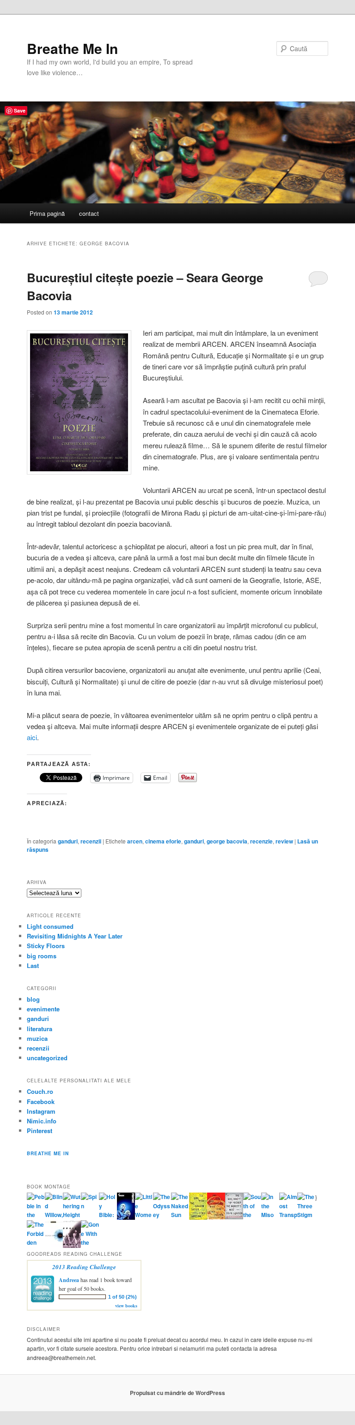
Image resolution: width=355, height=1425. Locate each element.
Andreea (69, 1280)
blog (33, 999)
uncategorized (47, 1057)
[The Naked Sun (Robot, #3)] (180, 1215)
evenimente (43, 1008)
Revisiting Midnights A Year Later (74, 936)
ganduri (68, 841)
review (284, 841)
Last (33, 965)
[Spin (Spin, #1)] (90, 1206)
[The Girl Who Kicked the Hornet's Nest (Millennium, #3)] (234, 1217)
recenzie (261, 841)
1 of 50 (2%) (122, 1297)
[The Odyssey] (162, 1215)
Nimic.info (41, 1120)
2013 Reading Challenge (84, 1267)
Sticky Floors (46, 945)
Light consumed (50, 926)
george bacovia (227, 841)
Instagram (41, 1111)
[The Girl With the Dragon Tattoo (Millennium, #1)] (198, 1217)
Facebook (41, 1101)
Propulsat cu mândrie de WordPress (177, 1393)
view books (126, 1305)
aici (32, 737)
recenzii (90, 841)
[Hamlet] (126, 1217)
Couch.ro (40, 1091)
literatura (39, 1028)
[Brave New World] (72, 1245)
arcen (134, 841)
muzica (37, 1038)
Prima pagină (47, 213)
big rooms (41, 955)
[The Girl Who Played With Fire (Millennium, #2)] (216, 1217)
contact (89, 213)
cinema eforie (163, 841)
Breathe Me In (72, 48)
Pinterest (39, 1130)
